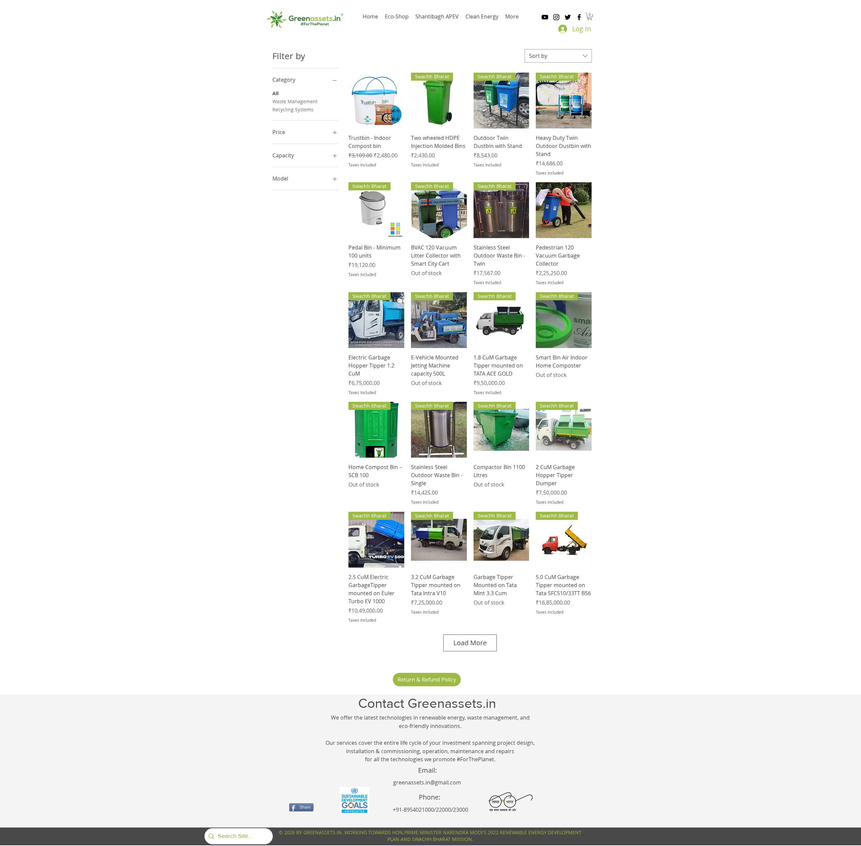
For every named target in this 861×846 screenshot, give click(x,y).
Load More (470, 642)
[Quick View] (376, 100)
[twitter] (568, 17)
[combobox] (558, 56)
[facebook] (579, 17)
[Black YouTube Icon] (545, 17)
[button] (590, 16)
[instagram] (556, 17)
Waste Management (294, 101)
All (275, 93)
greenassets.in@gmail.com (427, 782)
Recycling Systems (292, 109)
